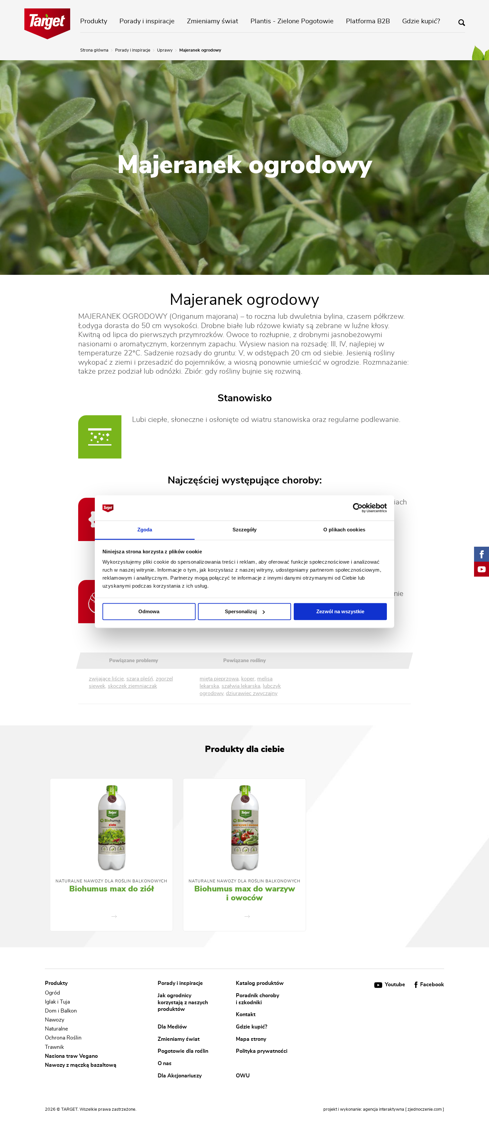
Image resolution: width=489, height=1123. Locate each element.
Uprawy (165, 50)
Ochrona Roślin (63, 1038)
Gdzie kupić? (421, 21)
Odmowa (148, 611)
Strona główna (94, 50)
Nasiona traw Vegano (71, 1056)
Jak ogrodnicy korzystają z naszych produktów (183, 1002)
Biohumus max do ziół (111, 889)
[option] (111, 854)
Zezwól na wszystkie (340, 611)
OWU (243, 1075)
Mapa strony (251, 1038)
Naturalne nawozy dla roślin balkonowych (111, 881)
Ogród (52, 993)
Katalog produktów (260, 983)
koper (247, 678)
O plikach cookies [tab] (344, 530)
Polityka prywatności (261, 1051)
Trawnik (54, 1047)
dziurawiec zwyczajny (251, 693)
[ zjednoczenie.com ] (424, 1109)
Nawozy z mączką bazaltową (80, 1065)
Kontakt (245, 1014)
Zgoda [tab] (144, 530)
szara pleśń (139, 678)
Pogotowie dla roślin (183, 1051)
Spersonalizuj (241, 611)
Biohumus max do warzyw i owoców (244, 893)
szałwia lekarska (241, 686)
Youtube (395, 984)
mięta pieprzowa (219, 678)
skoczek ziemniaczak (132, 686)
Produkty (93, 21)
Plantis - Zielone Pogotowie (292, 21)
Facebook (431, 984)
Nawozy (54, 1020)
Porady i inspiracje (147, 21)
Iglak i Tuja (57, 1002)
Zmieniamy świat (212, 21)
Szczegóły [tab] (245, 530)
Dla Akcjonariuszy (180, 1075)
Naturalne (56, 1028)
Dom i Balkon (61, 1011)
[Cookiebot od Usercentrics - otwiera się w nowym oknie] (358, 508)
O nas (165, 1063)
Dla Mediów (172, 1026)
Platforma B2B (368, 21)
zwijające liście (106, 678)
